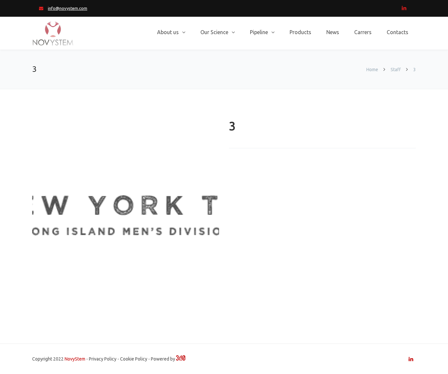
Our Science (214, 32)
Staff (396, 69)
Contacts (397, 32)
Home (372, 69)
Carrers (363, 32)
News (332, 32)
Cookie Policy (133, 359)
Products (300, 32)
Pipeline (259, 32)
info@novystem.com (67, 8)
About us (168, 32)
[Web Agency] (180, 359)
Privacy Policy (102, 359)
